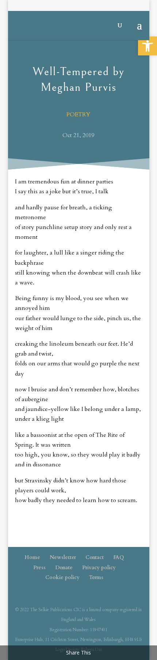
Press (39, 567)
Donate (64, 567)
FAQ (118, 557)
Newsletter (63, 557)
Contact (94, 557)
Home (32, 557)
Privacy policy (99, 567)
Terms (96, 577)
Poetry (78, 114)
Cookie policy (62, 577)
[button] (147, 45)
